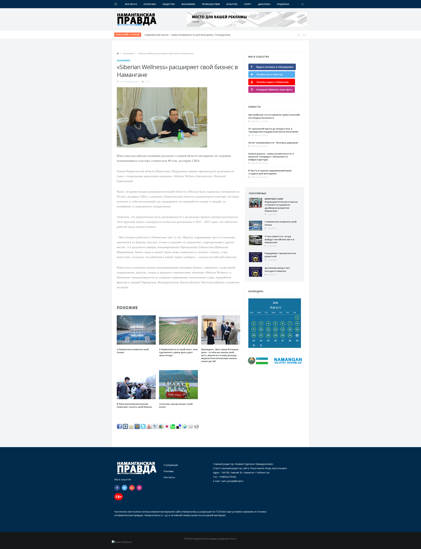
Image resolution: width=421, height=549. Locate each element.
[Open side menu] (115, 4)
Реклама (168, 471)
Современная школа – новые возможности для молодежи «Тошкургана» (187, 34)
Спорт (247, 4)
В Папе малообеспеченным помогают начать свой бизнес (134, 405)
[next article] (299, 35)
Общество (168, 4)
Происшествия (211, 4)
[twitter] (124, 488)
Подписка (283, 4)
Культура (231, 4)
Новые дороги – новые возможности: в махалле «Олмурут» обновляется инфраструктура (271, 156)
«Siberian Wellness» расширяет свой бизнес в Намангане (166, 53)
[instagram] (139, 488)
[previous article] (304, 35)
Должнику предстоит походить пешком (277, 269)
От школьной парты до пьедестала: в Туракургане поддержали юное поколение (273, 130)
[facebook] (117, 488)
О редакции (171, 465)
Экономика (188, 4)
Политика (150, 4)
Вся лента (131, 4)
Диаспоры (264, 4)
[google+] (132, 488)
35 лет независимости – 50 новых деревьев (273, 142)
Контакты (169, 477)
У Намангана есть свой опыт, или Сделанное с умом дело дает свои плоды (178, 352)
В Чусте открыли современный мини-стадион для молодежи (270, 172)
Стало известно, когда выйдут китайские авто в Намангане (279, 239)
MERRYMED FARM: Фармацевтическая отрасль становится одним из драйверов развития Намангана (281, 204)
